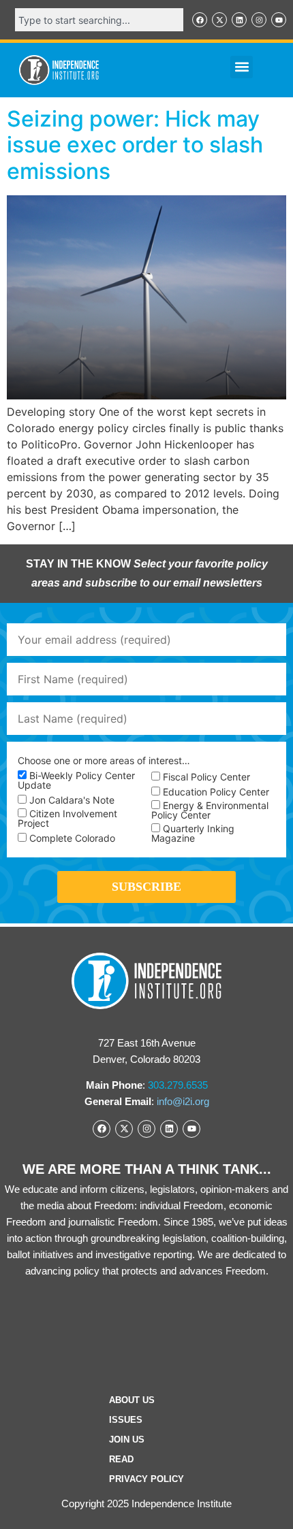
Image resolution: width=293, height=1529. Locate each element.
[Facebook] (199, 19)
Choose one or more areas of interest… (104, 761)
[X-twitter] (219, 19)
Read (121, 1459)
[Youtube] (278, 19)
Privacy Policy (146, 1479)
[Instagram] (258, 19)
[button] (241, 67)
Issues (125, 1420)
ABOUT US (132, 1400)
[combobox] (99, 19)
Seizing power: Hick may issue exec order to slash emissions (135, 144)
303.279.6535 (178, 1085)
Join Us (126, 1439)
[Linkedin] (239, 19)
